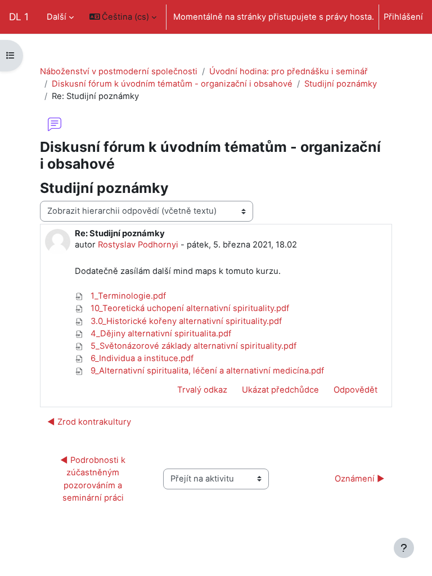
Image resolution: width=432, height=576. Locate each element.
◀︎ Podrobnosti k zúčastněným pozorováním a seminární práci (94, 479)
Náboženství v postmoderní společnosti (118, 71)
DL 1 (19, 16)
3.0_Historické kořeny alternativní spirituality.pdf (185, 321)
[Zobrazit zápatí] (404, 548)
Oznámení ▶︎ (360, 479)
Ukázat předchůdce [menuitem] (280, 390)
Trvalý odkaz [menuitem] (202, 390)
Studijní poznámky (340, 84)
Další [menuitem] (56, 17)
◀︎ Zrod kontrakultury (89, 422)
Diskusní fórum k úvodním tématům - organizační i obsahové (172, 84)
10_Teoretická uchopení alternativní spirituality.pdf (188, 308)
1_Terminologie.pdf (127, 296)
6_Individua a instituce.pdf (141, 358)
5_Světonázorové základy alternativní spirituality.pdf (192, 346)
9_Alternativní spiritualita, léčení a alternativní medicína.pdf (206, 371)
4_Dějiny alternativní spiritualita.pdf (159, 333)
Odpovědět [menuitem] (355, 390)
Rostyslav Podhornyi (138, 245)
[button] (123, 17)
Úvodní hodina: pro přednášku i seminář (288, 71)
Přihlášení (403, 17)
